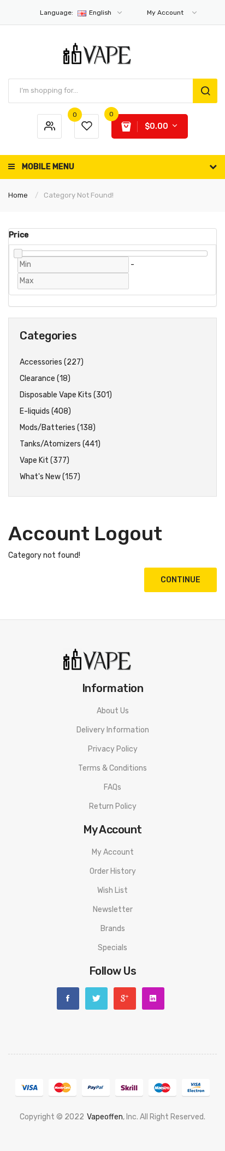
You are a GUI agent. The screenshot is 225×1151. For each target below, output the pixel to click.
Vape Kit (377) (44, 460)
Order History (113, 871)
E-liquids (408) (45, 411)
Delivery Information (112, 730)
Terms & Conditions (112, 768)
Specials (112, 947)
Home (18, 195)
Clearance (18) (45, 378)
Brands (112, 928)
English (76, 12)
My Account (113, 852)
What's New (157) (50, 476)
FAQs (112, 787)
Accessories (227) (52, 362)
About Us (113, 710)
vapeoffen (105, 1117)
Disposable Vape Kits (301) (66, 394)
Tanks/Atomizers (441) (60, 444)
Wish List (112, 890)
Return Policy (113, 806)
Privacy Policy (113, 749)
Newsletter (113, 909)
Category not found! (79, 195)
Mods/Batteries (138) (58, 427)
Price (18, 235)
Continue (180, 580)
